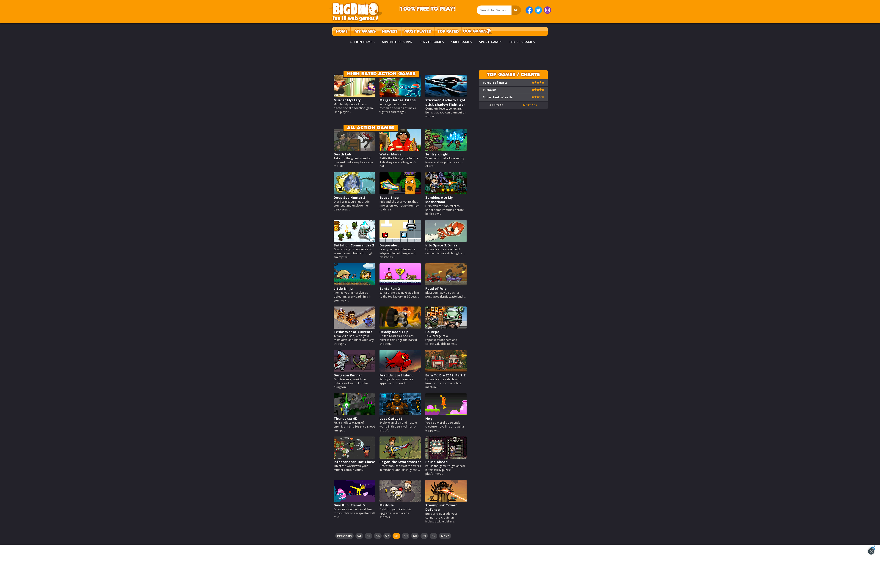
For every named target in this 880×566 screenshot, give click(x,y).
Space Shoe (389, 197)
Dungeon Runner (348, 375)
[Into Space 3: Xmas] (446, 241)
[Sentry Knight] (446, 150)
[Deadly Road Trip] (400, 327)
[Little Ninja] (354, 284)
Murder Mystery (347, 100)
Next (445, 536)
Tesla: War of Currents (353, 332)
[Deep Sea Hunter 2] (354, 193)
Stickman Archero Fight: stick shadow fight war (446, 102)
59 (406, 536)
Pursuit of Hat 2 (495, 83)
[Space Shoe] (400, 193)
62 (433, 536)
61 (424, 536)
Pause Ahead (436, 462)
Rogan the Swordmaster (400, 462)
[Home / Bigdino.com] (341, 31)
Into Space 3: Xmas (441, 245)
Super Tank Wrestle (498, 97)
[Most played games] (418, 31)
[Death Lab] (354, 150)
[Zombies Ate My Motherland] (446, 193)
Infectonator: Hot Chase (354, 462)
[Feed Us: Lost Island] (400, 371)
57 (387, 536)
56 (378, 536)
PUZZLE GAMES (432, 42)
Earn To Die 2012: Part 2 (445, 375)
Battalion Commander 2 (354, 245)
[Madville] (400, 501)
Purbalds (489, 90)
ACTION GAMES (361, 42)
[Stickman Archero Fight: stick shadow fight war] (446, 96)
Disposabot (389, 245)
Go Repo (432, 332)
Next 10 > (530, 105)
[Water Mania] (400, 150)
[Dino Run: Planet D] (354, 501)
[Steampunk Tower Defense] (446, 501)
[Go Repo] (446, 327)
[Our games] (477, 31)
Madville (387, 505)
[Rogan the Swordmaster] (400, 457)
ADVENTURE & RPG (397, 42)
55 (369, 536)
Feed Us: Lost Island (396, 375)
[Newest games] (390, 31)
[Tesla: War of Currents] (354, 327)
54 (359, 536)
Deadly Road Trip (394, 332)
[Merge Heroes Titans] (400, 96)
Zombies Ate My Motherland (439, 199)
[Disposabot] (400, 241)
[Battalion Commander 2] (354, 241)
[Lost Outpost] (400, 414)
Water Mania (391, 154)
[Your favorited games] (365, 31)
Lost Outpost (391, 418)
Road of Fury (436, 288)
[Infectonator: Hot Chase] (354, 457)
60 (415, 536)
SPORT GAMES (490, 42)
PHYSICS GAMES (522, 42)
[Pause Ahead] (446, 457)
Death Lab (342, 154)
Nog (428, 418)
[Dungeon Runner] (354, 371)
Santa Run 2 (390, 288)
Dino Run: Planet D (349, 505)
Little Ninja (343, 288)
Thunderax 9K (345, 418)
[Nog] (446, 414)
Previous (344, 536)
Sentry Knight (437, 154)
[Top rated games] (448, 31)
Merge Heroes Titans (398, 100)
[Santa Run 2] (400, 284)
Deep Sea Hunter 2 (349, 197)
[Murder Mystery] (354, 96)
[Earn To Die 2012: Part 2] (446, 371)
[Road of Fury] (446, 284)
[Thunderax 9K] (354, 414)
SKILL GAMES (461, 42)
